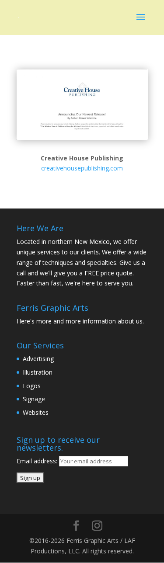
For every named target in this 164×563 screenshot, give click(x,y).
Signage (34, 399)
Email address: (38, 461)
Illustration (37, 372)
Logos (32, 386)
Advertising (38, 358)
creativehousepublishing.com (82, 168)
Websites (36, 412)
